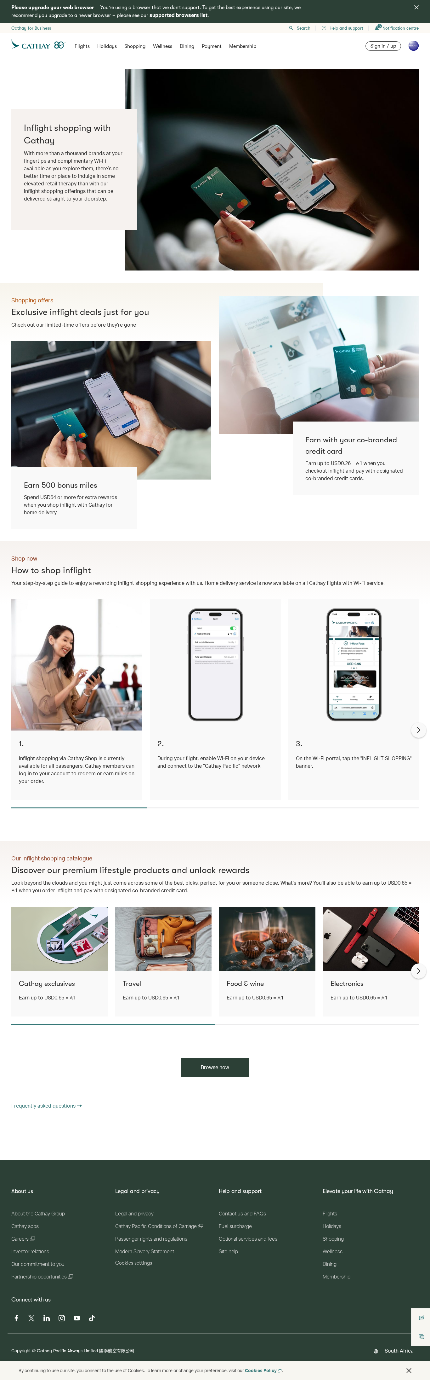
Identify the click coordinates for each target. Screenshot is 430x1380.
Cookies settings (133, 1263)
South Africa (399, 1350)
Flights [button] (82, 46)
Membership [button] (242, 46)
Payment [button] (212, 46)
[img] (416, 7)
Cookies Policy (261, 1370)
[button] (408, 1370)
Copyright (21, 1350)
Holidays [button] (107, 46)
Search (303, 28)
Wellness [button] (162, 46)
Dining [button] (187, 46)
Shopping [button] (134, 46)
